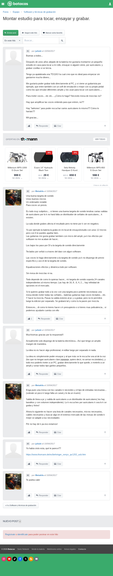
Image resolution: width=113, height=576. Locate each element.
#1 (28, 51)
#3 (28, 330)
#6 (28, 475)
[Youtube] (9, 559)
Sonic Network (23, 549)
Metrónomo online (54, 549)
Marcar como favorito (54, 33)
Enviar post (11, 33)
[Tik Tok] (14, 559)
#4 (28, 385)
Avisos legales (70, 549)
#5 (28, 444)
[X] (25, 559)
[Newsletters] (36, 559)
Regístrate (10, 534)
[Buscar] (62, 40)
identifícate (23, 534)
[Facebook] (20, 559)
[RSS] (31, 559)
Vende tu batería (38, 549)
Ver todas (100, 139)
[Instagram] (3, 559)
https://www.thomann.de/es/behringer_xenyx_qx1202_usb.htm (56, 454)
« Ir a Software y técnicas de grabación (20, 505)
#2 (28, 191)
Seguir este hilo (31, 33)
